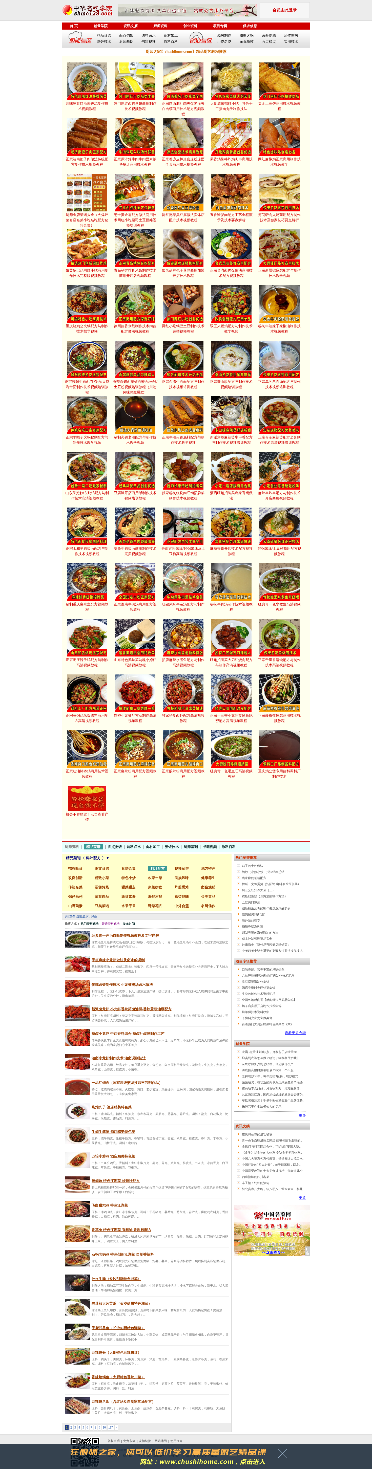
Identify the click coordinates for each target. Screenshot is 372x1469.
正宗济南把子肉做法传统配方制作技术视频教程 (87, 161)
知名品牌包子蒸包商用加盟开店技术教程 (183, 273)
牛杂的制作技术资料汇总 (258, 994)
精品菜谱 (104, 35)
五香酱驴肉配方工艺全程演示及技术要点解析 (231, 217)
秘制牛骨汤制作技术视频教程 (231, 606)
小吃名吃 (224, 41)
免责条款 (129, 1441)
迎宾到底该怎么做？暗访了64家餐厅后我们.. (271, 1058)
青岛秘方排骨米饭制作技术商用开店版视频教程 (135, 273)
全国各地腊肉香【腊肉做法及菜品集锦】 (269, 1000)
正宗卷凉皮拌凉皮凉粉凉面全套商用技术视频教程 (183, 161)
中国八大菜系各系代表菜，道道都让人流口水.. (273, 1158)
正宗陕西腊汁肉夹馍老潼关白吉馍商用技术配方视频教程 (183, 109)
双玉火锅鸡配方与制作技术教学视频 (231, 328)
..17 (110, 1427)
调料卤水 (148, 35)
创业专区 (201, 38)
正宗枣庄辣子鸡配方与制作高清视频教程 (87, 662)
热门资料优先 (90, 924)
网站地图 (161, 1441)
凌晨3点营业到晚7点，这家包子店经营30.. (270, 1052)
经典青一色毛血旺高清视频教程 (231, 773)
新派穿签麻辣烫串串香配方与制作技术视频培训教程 (231, 440)
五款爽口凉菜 (251, 902)
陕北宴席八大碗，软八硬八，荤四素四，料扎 (272, 1189)
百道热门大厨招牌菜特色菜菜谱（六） (268, 1024)
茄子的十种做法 (252, 866)
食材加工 (171, 35)
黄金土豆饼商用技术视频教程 (279, 106)
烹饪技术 (104, 41)
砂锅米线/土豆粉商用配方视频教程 (279, 551)
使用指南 (176, 1441)
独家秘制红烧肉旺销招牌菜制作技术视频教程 (183, 495)
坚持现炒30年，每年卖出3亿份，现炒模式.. (271, 1076)
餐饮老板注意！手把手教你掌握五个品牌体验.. (273, 1100)
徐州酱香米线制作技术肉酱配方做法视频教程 (135, 328)
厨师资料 (160, 26)
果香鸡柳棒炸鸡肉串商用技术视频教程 (231, 161)
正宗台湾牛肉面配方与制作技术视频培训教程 (183, 384)
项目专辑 (220, 26)
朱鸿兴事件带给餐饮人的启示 (261, 1106)
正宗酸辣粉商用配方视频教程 (183, 773)
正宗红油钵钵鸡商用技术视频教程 (87, 773)
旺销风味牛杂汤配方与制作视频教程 (183, 606)
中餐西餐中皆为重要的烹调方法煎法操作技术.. (273, 951)
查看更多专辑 (295, 1033)
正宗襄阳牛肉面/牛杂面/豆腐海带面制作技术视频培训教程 (87, 387)
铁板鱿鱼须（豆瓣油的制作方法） (264, 896)
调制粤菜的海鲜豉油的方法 (260, 932)
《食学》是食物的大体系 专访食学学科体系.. (272, 1152)
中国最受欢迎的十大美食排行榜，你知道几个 (272, 1171)
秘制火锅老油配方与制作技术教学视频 (135, 440)
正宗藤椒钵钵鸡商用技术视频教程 (279, 718)
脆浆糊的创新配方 (254, 878)
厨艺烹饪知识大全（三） (258, 890)
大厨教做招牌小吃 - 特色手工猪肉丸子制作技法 (231, 106)
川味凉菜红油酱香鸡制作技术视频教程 (87, 106)
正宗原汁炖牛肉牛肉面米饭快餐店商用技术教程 (135, 161)
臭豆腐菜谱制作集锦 (255, 981)
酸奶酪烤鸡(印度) (253, 914)
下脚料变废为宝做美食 (257, 1018)
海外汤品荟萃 (251, 920)
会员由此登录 (285, 10)
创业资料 (190, 26)
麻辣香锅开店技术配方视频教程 (231, 551)
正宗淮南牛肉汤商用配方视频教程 (135, 606)
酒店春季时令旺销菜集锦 (258, 988)
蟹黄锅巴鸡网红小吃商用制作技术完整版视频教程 (87, 273)
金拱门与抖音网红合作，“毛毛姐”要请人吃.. (271, 1146)
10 (104, 1427)
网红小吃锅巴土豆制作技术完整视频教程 (183, 328)
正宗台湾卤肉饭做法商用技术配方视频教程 (231, 273)
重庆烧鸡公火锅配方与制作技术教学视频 (87, 328)
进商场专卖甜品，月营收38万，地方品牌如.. (271, 1088)
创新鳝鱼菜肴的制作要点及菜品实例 (266, 908)
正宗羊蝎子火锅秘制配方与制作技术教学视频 (87, 440)
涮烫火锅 (246, 35)
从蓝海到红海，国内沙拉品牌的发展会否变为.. (273, 1094)
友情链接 (145, 1441)
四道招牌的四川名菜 (255, 1177)
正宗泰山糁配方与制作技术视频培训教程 (231, 384)
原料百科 (171, 41)
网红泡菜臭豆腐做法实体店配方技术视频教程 (183, 217)
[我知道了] (284, 1455)
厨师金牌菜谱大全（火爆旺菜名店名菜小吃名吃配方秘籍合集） (87, 220)
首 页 (74, 26)
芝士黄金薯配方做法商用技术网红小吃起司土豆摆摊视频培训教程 (135, 220)
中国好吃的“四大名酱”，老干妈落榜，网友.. (271, 1165)
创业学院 (101, 26)
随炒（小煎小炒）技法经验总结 (263, 872)
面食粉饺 (246, 41)
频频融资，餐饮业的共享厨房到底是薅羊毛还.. (273, 1082)
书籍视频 (148, 41)
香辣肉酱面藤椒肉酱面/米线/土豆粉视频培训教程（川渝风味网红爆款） (135, 387)
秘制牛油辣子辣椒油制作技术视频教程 (279, 328)
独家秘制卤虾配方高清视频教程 (183, 718)
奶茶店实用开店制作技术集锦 (261, 1006)
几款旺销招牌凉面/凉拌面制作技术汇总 (268, 975)
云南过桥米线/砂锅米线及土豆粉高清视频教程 (183, 551)
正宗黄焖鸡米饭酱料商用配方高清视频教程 (87, 718)
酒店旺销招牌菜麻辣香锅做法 (231, 495)
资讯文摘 (130, 26)
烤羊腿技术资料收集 (255, 1012)
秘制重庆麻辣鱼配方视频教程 (87, 606)
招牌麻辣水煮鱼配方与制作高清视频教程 (183, 662)
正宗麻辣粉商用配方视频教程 (135, 773)
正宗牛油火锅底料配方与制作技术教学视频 (183, 440)
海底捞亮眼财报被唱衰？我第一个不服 (268, 1070)
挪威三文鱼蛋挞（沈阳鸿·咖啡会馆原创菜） (271, 884)
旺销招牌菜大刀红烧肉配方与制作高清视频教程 (231, 662)
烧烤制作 (224, 35)
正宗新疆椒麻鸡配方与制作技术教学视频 (279, 273)
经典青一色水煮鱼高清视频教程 (279, 606)
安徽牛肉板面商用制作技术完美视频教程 (135, 551)
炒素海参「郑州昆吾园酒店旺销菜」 (266, 945)
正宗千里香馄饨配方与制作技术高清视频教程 (279, 662)
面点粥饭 (126, 35)
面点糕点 (269, 41)
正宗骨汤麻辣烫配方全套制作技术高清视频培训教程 (279, 440)
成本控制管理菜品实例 (257, 938)
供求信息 (250, 26)
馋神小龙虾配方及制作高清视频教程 (135, 718)
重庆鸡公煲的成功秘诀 (257, 1134)
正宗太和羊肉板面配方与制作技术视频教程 (87, 551)
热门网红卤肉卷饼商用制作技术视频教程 (135, 106)
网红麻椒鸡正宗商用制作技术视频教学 (279, 161)
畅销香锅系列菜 (252, 926)
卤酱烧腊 (269, 35)
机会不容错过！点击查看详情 (87, 817)
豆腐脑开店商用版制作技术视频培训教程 (135, 495)
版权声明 (114, 1441)
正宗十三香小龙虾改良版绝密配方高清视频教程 (231, 718)
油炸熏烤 (291, 35)
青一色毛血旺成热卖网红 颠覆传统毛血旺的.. (272, 1140)
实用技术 (291, 41)
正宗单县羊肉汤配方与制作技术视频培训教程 (279, 384)
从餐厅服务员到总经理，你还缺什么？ (268, 1064)
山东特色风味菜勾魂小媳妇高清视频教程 (135, 662)
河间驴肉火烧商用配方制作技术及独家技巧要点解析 (279, 217)
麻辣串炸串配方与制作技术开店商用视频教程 (279, 495)
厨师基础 (126, 41)
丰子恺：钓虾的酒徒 (255, 1183)
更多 (302, 1115)
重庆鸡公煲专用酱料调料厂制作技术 (279, 773)
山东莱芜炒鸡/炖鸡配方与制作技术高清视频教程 (87, 495)
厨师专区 (80, 38)
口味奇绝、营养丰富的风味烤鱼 (263, 969)
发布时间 (129, 924)
